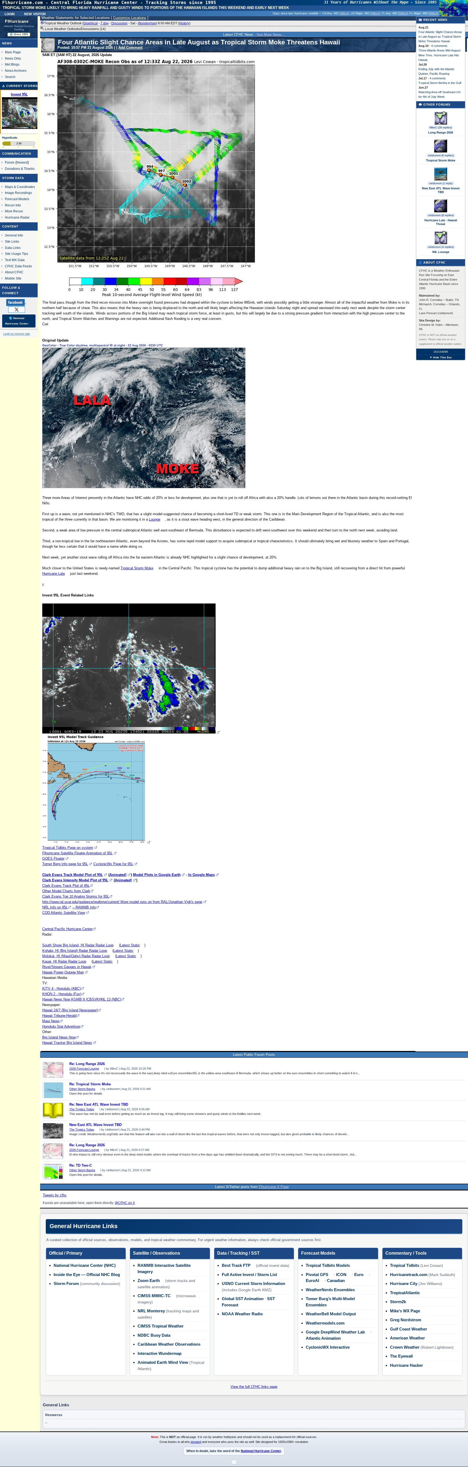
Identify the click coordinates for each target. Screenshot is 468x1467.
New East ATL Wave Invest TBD (95, 1125)
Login (10, 13)
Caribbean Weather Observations (169, 1344)
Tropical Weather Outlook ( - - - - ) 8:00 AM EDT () (117, 23)
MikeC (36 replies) (441, 127)
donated (196, 1441)
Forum (9, 162)
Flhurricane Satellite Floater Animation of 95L (77, 853)
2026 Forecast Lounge (84, 1068)
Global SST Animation (243, 1298)
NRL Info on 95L (55, 907)
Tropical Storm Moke (137, 568)
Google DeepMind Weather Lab (335, 1332)
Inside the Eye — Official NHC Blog (87, 1274)
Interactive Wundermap (159, 1353)
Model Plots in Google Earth (157, 875)
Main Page (13, 52)
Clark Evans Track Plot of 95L (66, 886)
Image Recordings (18, 192)
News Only (13, 58)
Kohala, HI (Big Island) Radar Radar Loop (74, 951)
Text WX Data (15, 260)
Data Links (13, 247)
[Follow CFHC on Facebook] (18, 302)
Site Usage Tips (16, 253)
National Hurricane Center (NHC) (85, 1265)
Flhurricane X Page (274, 1187)
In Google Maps (201, 875)
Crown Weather (405, 1347)
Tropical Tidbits (404, 1265)
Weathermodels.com (325, 1323)
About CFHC (14, 272)
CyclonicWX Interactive (328, 1347)
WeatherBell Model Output (331, 1314)
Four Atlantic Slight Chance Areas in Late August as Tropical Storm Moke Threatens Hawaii (440, 36)
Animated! (117, 875)
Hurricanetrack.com (408, 1274)
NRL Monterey (151, 1311)
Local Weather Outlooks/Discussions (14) (75, 29)
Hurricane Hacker (406, 1365)
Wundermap (147, 23)
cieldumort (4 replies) (441, 246)
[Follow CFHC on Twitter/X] (19, 309)
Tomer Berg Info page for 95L (65, 864)
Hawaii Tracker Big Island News (67, 1043)
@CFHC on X (125, 1203)
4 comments (439, 45)
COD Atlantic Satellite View (63, 913)
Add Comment (130, 48)
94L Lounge (440, 252)
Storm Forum (66, 1283)
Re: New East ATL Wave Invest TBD (98, 1104)
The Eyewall (401, 1356)
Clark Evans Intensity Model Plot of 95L (75, 880)
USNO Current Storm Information (253, 1283)
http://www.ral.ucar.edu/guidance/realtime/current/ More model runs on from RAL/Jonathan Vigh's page (122, 902)
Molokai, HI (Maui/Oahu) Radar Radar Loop (76, 956)
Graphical (90, 23)
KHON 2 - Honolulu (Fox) (61, 994)
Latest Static (130, 945)
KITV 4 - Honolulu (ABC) (61, 988)
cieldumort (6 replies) (441, 155)
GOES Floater (53, 858)
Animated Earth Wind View (163, 1362)
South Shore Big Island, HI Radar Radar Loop (77, 945)
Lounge (154, 519)
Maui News (51, 1021)
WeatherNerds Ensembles (330, 1289)
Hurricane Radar (17, 217)
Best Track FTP (236, 1265)
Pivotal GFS (317, 1274)
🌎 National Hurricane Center (16, 321)
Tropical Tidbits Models (328, 1265)
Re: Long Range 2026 (87, 1064)
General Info (14, 235)
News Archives (16, 70)
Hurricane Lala (53, 574)
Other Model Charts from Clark (66, 891)
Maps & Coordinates (20, 187)
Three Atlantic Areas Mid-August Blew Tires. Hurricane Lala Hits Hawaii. (439, 55)
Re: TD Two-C (80, 1165)
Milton (344, 13)
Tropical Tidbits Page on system (67, 848)
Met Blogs (12, 64)
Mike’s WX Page (405, 1311)
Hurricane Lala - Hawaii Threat (440, 222)
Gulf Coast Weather (408, 1329)
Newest (22, 162)
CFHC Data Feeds (18, 266)
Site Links (12, 241)
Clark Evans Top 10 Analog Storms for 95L (75, 896)
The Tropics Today (81, 1109)
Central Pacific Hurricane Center (67, 929)
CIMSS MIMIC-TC (154, 1295)
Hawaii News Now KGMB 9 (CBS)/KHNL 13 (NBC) (81, 999)
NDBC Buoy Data (154, 1335)
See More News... (270, 35)
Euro (358, 1274)
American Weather (407, 1338)
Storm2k (398, 1301)
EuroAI (312, 1280)
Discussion (119, 23)
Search (10, 77)
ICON (341, 1274)
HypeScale (9, 137)
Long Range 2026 (440, 132)
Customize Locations (129, 18)
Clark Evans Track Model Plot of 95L (72, 875)
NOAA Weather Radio (242, 1314)
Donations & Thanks (20, 168)
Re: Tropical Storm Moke (90, 1084)
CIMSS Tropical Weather (161, 1326)
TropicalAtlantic (405, 1292)
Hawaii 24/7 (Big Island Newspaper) (70, 1010)
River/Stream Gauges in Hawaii (66, 967)
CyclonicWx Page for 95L (113, 864)
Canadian (336, 1280)
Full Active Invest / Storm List (249, 1274)
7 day (104, 23)
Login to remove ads (16, 333)
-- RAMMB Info (84, 907)
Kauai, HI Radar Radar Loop (64, 961)
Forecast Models (17, 199)
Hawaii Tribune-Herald (59, 1016)
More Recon (14, 211)
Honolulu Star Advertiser (61, 1026)
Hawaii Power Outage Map (63, 972)
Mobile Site (13, 278)
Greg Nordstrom (405, 1319)
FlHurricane (16, 21)
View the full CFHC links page (253, 1387)
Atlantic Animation (323, 1338)
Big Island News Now (59, 1037)
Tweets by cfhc (55, 1195)
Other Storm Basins (82, 1088)
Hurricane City (403, 1283)
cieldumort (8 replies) (441, 215)
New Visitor (35, 13)
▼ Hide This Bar (441, 357)
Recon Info (13, 205)
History (184, 23)
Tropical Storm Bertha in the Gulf (439, 83)
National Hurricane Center (261, 1451)
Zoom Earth (149, 1280)
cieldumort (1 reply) (441, 183)
